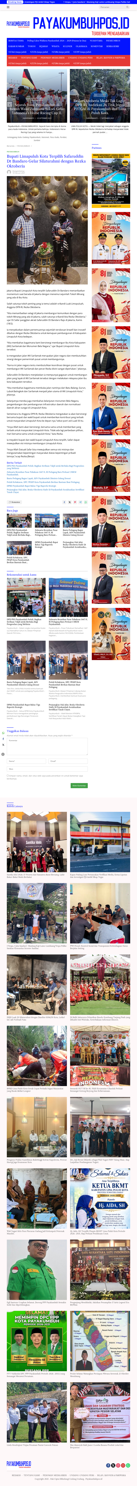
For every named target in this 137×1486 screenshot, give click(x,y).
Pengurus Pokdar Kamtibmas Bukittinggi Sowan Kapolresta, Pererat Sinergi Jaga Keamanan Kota (37, 1161)
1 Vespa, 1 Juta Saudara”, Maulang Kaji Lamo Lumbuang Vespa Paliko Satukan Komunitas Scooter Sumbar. (36, 947)
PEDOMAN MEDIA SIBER (52, 58)
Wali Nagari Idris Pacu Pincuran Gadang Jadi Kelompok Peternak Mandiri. (35, 1232)
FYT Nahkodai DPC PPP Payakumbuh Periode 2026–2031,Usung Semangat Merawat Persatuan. (36, 1375)
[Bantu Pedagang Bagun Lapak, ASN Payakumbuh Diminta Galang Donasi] (75, 521)
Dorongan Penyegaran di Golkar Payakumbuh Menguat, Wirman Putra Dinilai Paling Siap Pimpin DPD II (100, 107)
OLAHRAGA (81, 46)
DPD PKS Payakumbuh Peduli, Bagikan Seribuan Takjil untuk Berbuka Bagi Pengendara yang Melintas (45, 467)
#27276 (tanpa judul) (39, 52)
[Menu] (8, 7)
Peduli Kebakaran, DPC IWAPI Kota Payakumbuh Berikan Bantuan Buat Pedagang (43, 482)
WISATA (55, 46)
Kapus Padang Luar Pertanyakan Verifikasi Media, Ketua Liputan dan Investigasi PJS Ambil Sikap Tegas (98, 876)
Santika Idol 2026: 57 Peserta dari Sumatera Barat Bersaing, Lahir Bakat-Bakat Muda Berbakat (35, 876)
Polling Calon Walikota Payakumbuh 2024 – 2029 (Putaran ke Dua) (56, 41)
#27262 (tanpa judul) (17, 52)
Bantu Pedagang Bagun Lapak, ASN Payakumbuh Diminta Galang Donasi (39, 478)
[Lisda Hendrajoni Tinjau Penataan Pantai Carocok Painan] (37, 1412)
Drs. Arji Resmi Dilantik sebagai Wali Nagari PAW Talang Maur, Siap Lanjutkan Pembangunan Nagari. (99, 1161)
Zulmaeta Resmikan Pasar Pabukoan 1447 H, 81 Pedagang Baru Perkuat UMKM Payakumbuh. (41, 473)
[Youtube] (123, 1465)
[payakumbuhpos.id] (18, 25)
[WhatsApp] (128, 1465)
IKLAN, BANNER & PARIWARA (110, 58)
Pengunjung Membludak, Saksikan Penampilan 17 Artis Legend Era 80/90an (99, 1303)
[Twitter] (113, 1465)
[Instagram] (118, 1465)
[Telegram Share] (80, 502)
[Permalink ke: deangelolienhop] (9, 172)
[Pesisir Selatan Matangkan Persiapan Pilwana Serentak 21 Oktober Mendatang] (100, 1341)
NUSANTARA (96, 41)
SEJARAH (43, 46)
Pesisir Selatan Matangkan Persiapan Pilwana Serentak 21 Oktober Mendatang (99, 1375)
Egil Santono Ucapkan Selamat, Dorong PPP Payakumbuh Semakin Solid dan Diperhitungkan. (36, 1303)
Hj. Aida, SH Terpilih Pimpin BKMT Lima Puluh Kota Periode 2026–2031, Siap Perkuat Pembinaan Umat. (97, 1232)
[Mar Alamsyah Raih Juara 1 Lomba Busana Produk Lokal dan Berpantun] (100, 1412)
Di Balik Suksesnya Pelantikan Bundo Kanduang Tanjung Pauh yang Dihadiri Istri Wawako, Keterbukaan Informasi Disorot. (100, 1018)
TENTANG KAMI (29, 58)
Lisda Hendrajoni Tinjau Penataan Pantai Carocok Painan (32, 1445)
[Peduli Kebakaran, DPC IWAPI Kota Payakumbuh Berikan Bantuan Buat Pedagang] (19, 548)
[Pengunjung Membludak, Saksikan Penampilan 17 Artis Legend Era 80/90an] (100, 1270)
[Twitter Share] (3, 744)
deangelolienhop (18, 171)
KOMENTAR (97, 46)
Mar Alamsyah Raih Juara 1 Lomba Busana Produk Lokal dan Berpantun (96, 1446)
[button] (127, 7)
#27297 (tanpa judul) (82, 52)
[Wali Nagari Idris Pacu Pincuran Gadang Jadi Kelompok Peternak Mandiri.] (37, 1198)
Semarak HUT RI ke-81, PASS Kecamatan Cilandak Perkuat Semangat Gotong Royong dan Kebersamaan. (96, 1089)
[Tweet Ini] (70, 502)
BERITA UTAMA (16, 41)
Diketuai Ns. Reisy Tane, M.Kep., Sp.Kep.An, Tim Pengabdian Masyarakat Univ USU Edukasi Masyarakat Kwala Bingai (37, 107)
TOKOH (31, 46)
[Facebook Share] (64, 502)
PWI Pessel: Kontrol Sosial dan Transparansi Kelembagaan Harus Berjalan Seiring (78, 2)
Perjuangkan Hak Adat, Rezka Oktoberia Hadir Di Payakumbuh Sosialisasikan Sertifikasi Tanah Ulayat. (45, 491)
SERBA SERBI (112, 46)
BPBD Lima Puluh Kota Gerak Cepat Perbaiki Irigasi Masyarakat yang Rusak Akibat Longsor (35, 1089)
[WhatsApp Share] (3, 733)
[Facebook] (108, 1465)
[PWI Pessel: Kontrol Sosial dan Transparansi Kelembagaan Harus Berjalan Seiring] (100, 913)
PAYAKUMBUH (113, 41)
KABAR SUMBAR (16, 46)
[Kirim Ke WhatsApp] (86, 502)
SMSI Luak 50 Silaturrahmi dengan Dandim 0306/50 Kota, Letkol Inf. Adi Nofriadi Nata (36, 1018)
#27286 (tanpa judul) (61, 52)
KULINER (67, 46)
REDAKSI (12, 58)
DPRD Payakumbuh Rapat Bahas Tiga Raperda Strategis (31, 486)
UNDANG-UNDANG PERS (80, 58)
